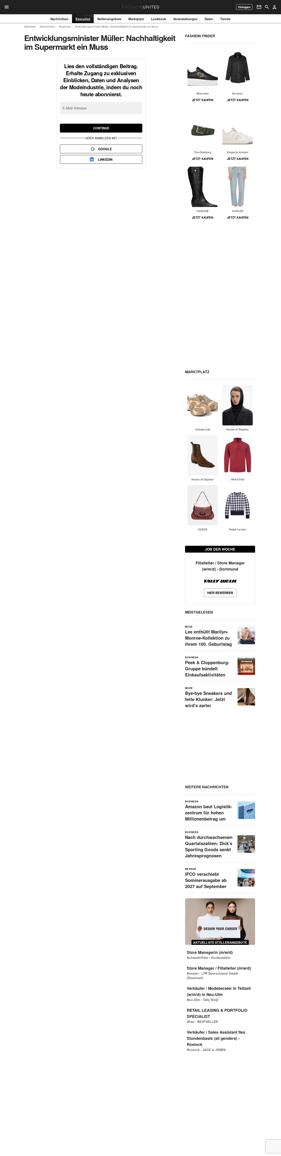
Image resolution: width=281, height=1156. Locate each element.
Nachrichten (47, 26)
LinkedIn (105, 159)
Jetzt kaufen (202, 100)
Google (105, 149)
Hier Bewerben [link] (220, 592)
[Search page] (267, 7)
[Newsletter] (259, 7)
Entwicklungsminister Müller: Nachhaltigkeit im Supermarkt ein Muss (116, 26)
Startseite (30, 26)
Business (64, 26)
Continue (101, 128)
